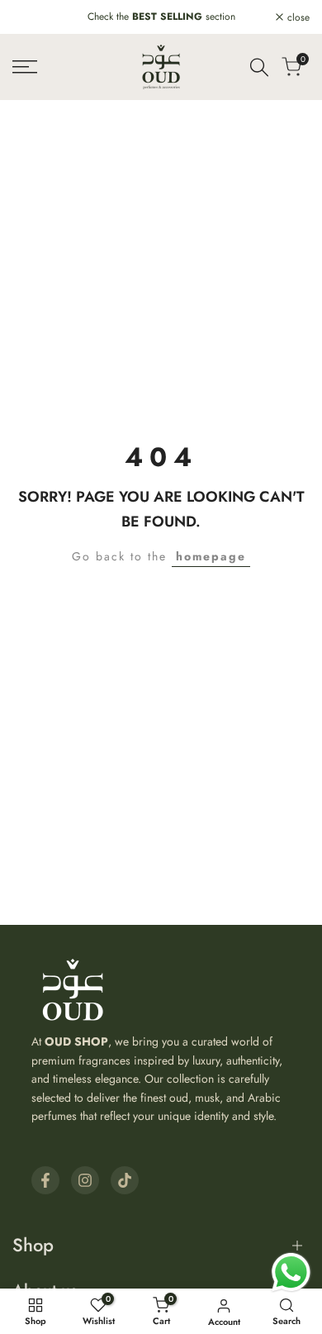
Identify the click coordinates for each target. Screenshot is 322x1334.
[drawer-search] (259, 67)
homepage (211, 556)
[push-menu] (24, 66)
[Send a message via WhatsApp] (291, 1272)
